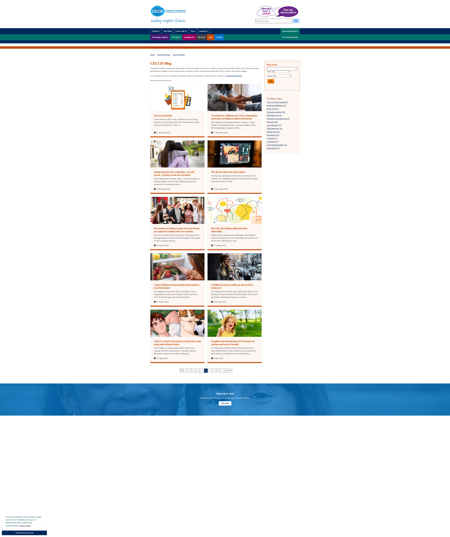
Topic (269, 72)
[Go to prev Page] (181, 371)
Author (269, 76)
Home (152, 55)
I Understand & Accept (24, 533)
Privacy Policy (25, 526)
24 (226, 370)
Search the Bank (179, 55)
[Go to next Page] (230, 371)
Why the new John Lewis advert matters (228, 172)
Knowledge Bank (289, 31)
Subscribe (225, 403)
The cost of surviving (163, 115)
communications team (234, 76)
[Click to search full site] (296, 21)
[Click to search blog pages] (271, 81)
